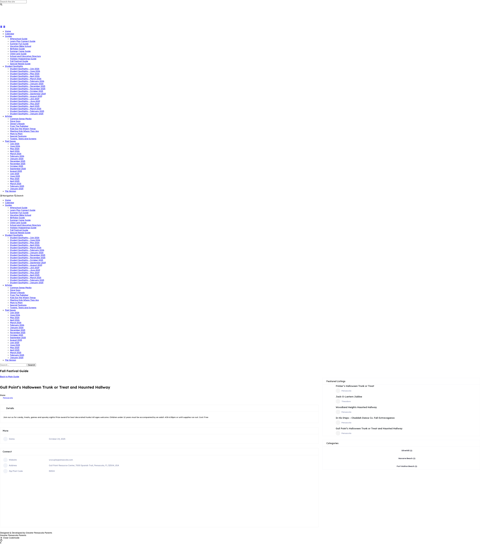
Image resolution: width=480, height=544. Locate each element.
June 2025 (15, 176)
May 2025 (14, 178)
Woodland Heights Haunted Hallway (356, 407)
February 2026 (17, 156)
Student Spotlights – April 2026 (25, 76)
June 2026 (15, 146)
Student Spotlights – (28, 93)
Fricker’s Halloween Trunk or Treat (355, 386)
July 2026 (14, 143)
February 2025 (17, 186)
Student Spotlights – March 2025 (25, 108)
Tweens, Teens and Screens (23, 138)
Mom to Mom (16, 133)
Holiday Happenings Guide (23, 58)
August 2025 (16, 171)
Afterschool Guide (18, 38)
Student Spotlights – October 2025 (26, 91)
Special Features (18, 136)
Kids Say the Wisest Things (23, 128)
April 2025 (15, 181)
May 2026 (14, 148)
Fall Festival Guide (19, 61)
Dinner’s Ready (17, 123)
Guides (8, 36)
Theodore (346, 401)
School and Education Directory (25, 56)
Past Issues (10, 141)
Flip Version (10, 191)
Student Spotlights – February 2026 (27, 81)
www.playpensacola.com (61, 460)
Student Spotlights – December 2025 (27, 86)
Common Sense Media (21, 118)
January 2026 (16, 158)
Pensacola (8, 398)
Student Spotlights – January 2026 (26, 83)
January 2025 (16, 188)
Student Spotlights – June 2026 (25, 71)
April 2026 (15, 151)
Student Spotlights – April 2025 (25, 106)
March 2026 (15, 153)
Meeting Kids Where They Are (24, 131)
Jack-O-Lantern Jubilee (349, 396)
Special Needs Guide (20, 63)
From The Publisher (19, 126)
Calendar (9, 33)
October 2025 (16, 166)
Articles (8, 116)
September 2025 (18, 168)
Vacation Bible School (20, 46)
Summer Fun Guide (19, 43)
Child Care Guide (18, 53)
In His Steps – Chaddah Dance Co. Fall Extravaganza (365, 417)
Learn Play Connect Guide (22, 41)
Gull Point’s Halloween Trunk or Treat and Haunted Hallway (369, 428)
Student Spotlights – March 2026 (25, 78)
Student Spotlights (14, 66)
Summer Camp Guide (20, 51)
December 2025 (17, 161)
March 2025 (15, 183)
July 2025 (14, 173)
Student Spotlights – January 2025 (26, 113)
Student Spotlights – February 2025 (27, 111)
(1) (407, 450)
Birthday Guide (17, 48)
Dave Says (15, 121)
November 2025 (17, 163)
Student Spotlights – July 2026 (24, 68)
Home (8, 31)
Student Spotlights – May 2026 (24, 73)
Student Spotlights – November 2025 (27, 88)
